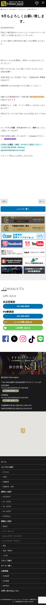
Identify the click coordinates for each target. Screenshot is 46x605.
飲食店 (5, 526)
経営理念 (6, 586)
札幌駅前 (6, 482)
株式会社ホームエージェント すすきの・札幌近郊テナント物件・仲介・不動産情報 (12, 3)
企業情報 (4, 571)
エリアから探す (7, 467)
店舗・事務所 (7, 551)
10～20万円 (7, 502)
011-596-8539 (9, 388)
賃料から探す (6, 492)
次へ (41, 201)
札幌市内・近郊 (8, 487)
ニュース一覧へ (23, 209)
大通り (5, 477)
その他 (5, 555)
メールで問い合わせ (23, 322)
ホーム (3, 462)
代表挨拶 (6, 576)
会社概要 (6, 581)
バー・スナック (8, 531)
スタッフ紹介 (6, 561)
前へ (5, 201)
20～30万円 (7, 506)
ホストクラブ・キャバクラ (12, 536)
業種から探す (6, 521)
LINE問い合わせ (23, 328)
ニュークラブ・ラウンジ (11, 541)
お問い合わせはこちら (10, 591)
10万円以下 (7, 497)
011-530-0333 (9, 398)
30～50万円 (7, 511)
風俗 (4, 546)
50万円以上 (7, 516)
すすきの (6, 472)
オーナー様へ (6, 566)
